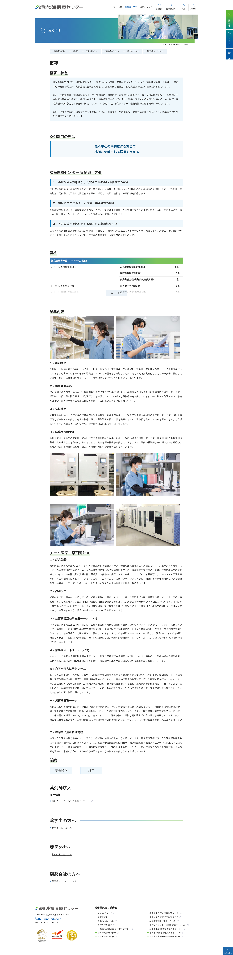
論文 (91, 770)
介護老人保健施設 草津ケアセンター (114, 929)
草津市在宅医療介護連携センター (165, 936)
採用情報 (159, 9)
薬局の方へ (133, 51)
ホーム (165, 44)
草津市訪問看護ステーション (163, 921)
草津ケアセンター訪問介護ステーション (168, 925)
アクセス (229, 41)
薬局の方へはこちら (62, 854)
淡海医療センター (106, 917)
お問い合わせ (229, 21)
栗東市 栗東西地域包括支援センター (166, 929)
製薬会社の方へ (155, 51)
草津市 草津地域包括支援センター (165, 933)
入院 (120, 7)
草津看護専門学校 (106, 936)
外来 (113, 7)
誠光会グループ (105, 913)
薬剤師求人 (91, 51)
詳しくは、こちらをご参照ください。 (71, 801)
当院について (146, 7)
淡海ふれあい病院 (106, 921)
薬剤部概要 (59, 51)
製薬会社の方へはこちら (64, 881)
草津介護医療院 (105, 925)
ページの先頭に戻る (228, 952)
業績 (75, 51)
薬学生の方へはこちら (63, 828)
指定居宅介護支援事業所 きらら (164, 917)
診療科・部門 (131, 7)
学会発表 (61, 770)
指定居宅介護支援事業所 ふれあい (165, 913)
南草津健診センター (107, 933)
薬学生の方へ (112, 51)
